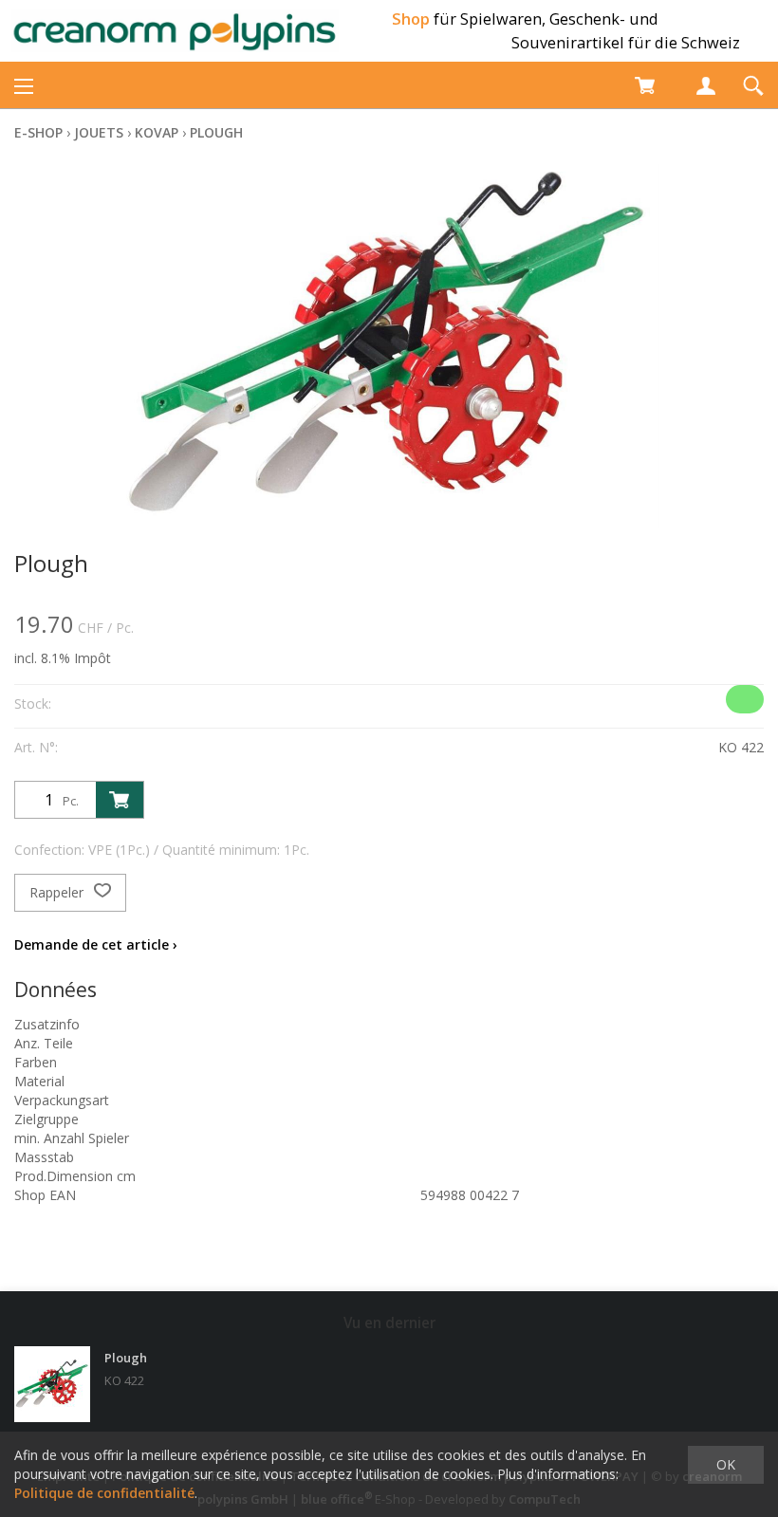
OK (725, 1464)
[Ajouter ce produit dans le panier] (119, 800)
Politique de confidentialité (104, 1493)
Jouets (98, 132)
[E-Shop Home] (175, 31)
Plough (216, 132)
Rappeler (58, 892)
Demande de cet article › (95, 944)
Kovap (156, 132)
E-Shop (38, 132)
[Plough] (52, 1384)
